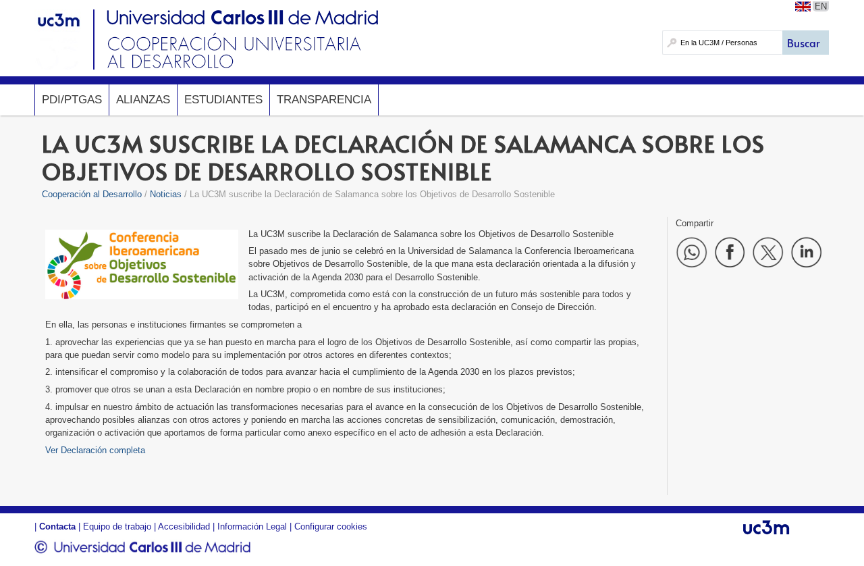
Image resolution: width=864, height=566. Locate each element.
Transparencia (324, 99)
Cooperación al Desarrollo (92, 194)
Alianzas (143, 99)
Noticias (166, 194)
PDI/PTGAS (72, 99)
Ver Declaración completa (95, 450)
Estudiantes (223, 99)
